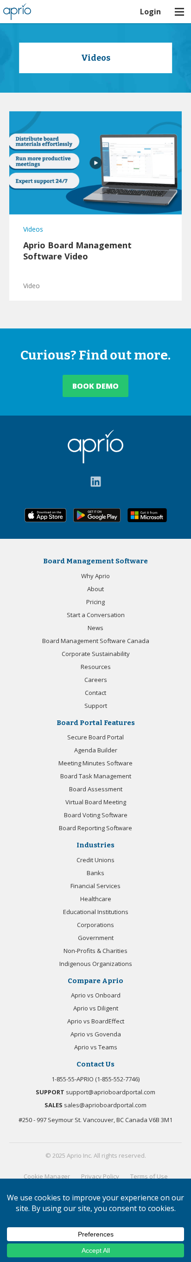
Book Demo (95, 386)
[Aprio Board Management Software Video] (95, 163)
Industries (95, 845)
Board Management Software (95, 561)
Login (150, 11)
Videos (33, 229)
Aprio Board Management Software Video (77, 251)
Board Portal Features (96, 723)
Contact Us (95, 1064)
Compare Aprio (95, 981)
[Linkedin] (96, 481)
